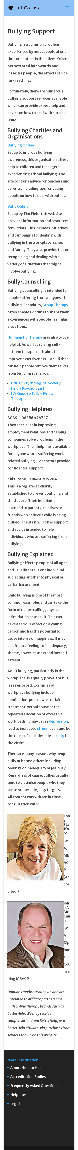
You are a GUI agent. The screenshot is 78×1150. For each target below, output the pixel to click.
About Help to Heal (26, 1067)
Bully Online (17, 206)
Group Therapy (55, 305)
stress (42, 728)
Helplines (18, 1094)
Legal (15, 1103)
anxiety (57, 735)
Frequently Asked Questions (34, 1085)
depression (58, 721)
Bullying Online (20, 145)
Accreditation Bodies (28, 1076)
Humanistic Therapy (24, 337)
